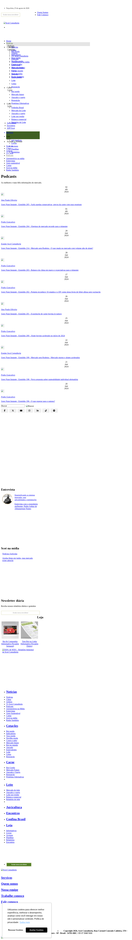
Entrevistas (10, 161)
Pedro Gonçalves (8, 222)
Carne (9, 90)
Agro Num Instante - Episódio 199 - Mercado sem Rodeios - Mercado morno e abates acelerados (40, 357)
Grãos (13, 84)
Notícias (10, 45)
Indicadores (16, 55)
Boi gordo (15, 51)
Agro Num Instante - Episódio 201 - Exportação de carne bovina (31, 314)
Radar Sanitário (12, 170)
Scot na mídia (11, 168)
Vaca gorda (15, 58)
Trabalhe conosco (12, 895)
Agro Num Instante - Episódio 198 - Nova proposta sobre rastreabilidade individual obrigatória (39, 379)
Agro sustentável (13, 163)
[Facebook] (4, 411)
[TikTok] (46, 411)
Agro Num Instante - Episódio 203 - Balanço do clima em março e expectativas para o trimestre (40, 270)
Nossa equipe (9, 889)
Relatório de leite (13, 799)
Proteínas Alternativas (15, 777)
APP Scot (11, 128)
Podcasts (9, 155)
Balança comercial (13, 797)
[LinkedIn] (37, 411)
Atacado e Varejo (13, 772)
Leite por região (12, 795)
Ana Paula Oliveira (9, 200)
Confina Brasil (16, 819)
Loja (9, 139)
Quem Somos (42, 12)
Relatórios (10, 840)
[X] (12, 411)
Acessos (9, 835)
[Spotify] (54, 411)
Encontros (11, 125)
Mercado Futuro (12, 770)
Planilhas (10, 837)
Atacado (14, 74)
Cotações (11, 49)
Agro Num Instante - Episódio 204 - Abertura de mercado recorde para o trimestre (34, 226)
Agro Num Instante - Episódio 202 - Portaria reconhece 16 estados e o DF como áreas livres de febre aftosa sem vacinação (51, 292)
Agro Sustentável (13, 713)
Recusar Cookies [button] (15, 930)
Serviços (6, 877)
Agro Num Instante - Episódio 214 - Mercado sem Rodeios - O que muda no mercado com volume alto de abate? (47, 248)
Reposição (15, 87)
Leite (13, 80)
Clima (8, 148)
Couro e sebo (16, 64)
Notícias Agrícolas (9, 554)
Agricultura (11, 123)
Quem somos (9, 883)
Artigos (9, 151)
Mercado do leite (13, 790)
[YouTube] (21, 411)
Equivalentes (16, 77)
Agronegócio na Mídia (15, 709)
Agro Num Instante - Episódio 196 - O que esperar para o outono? (28, 401)
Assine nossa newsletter (10, 15)
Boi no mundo (17, 71)
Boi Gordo (10, 768)
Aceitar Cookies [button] (36, 930)
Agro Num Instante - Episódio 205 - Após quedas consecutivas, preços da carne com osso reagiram (41, 204)
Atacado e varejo (13, 792)
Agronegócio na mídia (15, 158)
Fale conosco (9, 901)
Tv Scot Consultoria (14, 704)
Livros (8, 833)
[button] (29, 406)
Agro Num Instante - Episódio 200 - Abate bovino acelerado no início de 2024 (33, 336)
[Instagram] (29, 411)
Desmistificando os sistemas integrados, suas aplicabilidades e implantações (25, 497)
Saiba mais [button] (25, 922)
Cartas (8, 165)
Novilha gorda (17, 61)
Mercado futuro (17, 67)
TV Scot (9, 153)
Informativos (11, 831)
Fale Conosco (42, 15)
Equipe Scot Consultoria (11, 244)
